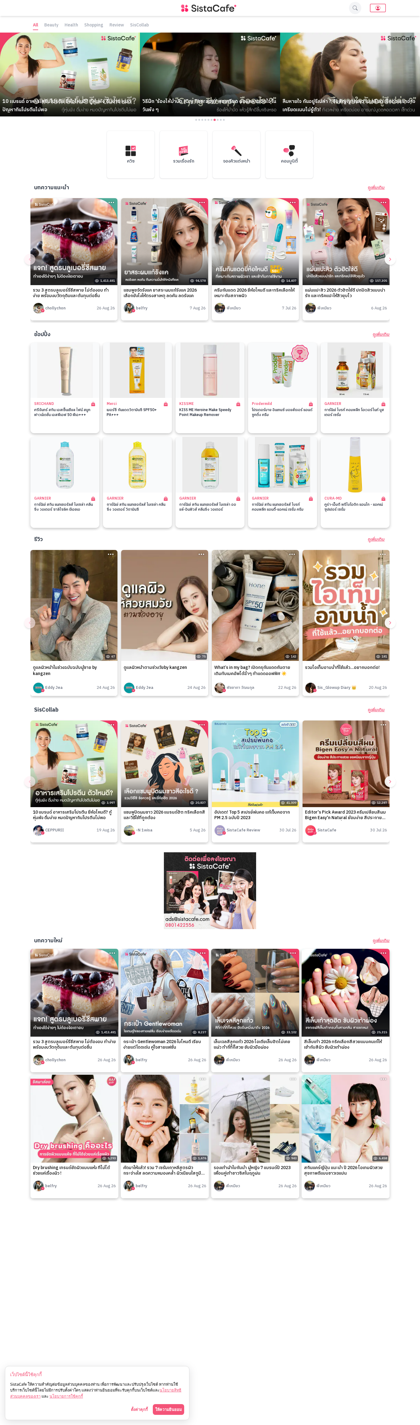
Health (71, 25)
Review (116, 25)
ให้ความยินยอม (168, 1409)
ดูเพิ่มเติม (376, 188)
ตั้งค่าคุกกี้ (139, 1409)
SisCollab (139, 25)
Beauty (51, 25)
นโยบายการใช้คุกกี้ (66, 1396)
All (35, 25)
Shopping (93, 25)
